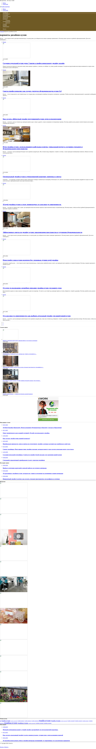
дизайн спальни (78, 720)
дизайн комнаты (34, 720)
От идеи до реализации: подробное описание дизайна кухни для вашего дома (32, 288)
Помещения (6, 21)
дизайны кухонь (22, 723)
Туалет (5, 24)
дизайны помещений (31, 723)
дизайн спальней (71, 720)
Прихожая (6, 26)
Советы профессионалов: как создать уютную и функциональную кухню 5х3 (32, 91)
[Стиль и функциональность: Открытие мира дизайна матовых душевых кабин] (13, 497)
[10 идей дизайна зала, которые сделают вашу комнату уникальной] (13, 576)
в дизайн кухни (5, 721)
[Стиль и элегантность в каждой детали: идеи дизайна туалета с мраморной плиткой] (13, 513)
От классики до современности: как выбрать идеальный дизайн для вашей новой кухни (37, 316)
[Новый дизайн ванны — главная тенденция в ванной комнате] (10, 392)
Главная (2, 31)
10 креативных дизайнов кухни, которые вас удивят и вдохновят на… (20, 354)
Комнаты (8, 22)
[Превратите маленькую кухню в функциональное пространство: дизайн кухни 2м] (13, 717)
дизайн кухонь (55, 721)
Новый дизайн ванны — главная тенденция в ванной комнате (18, 394)
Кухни (5, 25)
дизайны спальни (39, 723)
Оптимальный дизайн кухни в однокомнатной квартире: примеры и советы (32, 177)
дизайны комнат (85, 720)
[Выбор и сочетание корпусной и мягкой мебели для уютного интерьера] (10, 339)
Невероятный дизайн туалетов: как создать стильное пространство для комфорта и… (23, 367)
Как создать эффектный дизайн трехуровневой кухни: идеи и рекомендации (32, 119)
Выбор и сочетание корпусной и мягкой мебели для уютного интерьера (20, 340)
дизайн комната (27, 720)
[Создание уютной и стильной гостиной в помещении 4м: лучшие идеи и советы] (13, 607)
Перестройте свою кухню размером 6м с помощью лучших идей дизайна (30, 260)
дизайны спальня (47, 723)
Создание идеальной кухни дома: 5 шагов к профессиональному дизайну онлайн (33, 63)
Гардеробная (6, 16)
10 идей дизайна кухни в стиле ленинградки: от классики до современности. (32, 204)
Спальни (5, 15)
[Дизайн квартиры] (5, 6)
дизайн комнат (20, 720)
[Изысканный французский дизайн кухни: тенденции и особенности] (13, 701)
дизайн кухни (45, 720)
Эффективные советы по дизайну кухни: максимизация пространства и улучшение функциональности (42, 232)
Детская (5, 17)
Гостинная (6, 14)
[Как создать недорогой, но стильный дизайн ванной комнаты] (13, 638)
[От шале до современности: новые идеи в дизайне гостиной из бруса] (13, 591)
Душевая (8, 20)
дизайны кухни (10, 723)
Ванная (5, 19)
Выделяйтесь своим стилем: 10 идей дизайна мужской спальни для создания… (22, 380)
